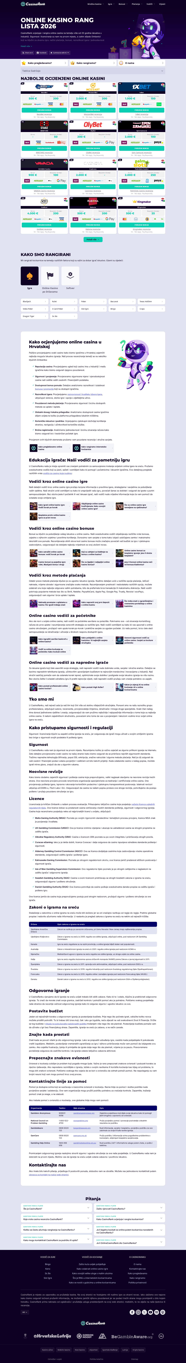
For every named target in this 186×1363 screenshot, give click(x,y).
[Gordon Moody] (85, 1336)
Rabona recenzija (93, 229)
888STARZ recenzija (44, 152)
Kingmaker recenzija (142, 229)
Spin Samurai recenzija (142, 152)
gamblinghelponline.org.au (84, 1143)
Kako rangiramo (137, 1278)
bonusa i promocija (44, 389)
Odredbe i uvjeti (55, 1359)
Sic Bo (48, 1273)
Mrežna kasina (94, 4)
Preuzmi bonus (44, 110)
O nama (137, 1264)
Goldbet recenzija (44, 229)
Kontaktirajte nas (137, 1268)
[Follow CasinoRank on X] (144, 1312)
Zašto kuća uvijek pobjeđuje (92, 1264)
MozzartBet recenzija (93, 114)
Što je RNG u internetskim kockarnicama (92, 1278)
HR (23, 1312)
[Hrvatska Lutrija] (53, 1336)
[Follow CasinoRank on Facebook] (132, 1312)
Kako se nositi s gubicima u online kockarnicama (92, 1282)
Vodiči (150, 4)
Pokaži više (91, 239)
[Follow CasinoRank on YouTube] (150, 1312)
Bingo (48, 1264)
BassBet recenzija (44, 114)
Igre (110, 4)
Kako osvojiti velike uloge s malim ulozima (92, 1273)
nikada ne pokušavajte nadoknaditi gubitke (66, 1024)
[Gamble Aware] (133, 1336)
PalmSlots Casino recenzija (141, 191)
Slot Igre (48, 1278)
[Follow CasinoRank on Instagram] (138, 1312)
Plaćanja (136, 4)
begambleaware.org (81, 1128)
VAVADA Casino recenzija (44, 191)
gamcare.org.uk (80, 1135)
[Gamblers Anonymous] (102, 1336)
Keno (47, 1268)
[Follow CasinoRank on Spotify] (156, 1312)
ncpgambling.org (80, 1121)
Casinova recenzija (93, 191)
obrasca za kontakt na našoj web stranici (48, 1174)
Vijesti (162, 4)
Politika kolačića (96, 1359)
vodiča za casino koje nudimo (57, 473)
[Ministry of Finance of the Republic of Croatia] (25, 1336)
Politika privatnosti (137, 1282)
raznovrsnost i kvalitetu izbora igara (84, 394)
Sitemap (134, 1359)
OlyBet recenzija (93, 152)
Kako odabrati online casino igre (92, 1268)
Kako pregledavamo (137, 1273)
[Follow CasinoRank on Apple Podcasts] (162, 1312)
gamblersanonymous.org (83, 1113)
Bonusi (122, 4)
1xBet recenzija (141, 114)
